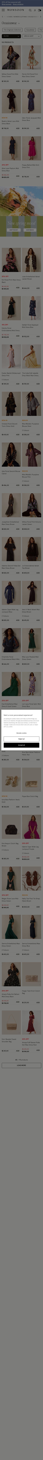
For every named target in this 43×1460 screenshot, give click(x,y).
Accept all (21, 745)
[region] (21, 730)
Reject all (21, 739)
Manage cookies (21, 733)
